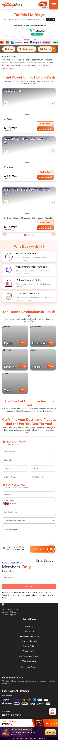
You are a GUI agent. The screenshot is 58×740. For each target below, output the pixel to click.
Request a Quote (29, 667)
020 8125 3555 (11, 715)
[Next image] (52, 103)
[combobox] (28, 450)
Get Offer (45, 123)
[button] (29, 102)
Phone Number (9, 500)
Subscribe (29, 586)
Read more (15, 735)
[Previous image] (6, 103)
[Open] (54, 451)
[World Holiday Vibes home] (12, 4)
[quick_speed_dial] (52, 711)
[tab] (8, 49)
